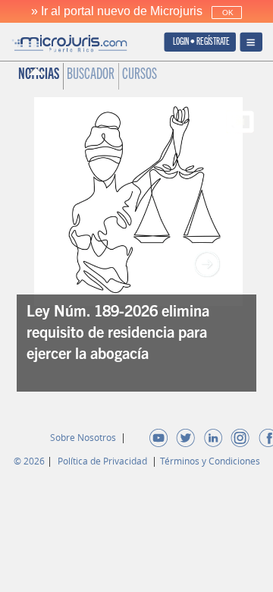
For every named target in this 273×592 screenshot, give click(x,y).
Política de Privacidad (103, 461)
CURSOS (139, 75)
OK (227, 12)
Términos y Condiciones (210, 461)
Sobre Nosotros (84, 437)
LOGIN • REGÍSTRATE (201, 43)
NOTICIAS (38, 75)
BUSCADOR (91, 75)
